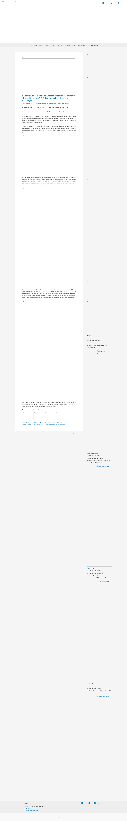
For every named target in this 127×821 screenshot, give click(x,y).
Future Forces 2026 (92, 453)
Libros (35, 45)
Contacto (67, 45)
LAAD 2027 (90, 683)
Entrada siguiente (78, 434)
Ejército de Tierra (49, 103)
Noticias (47, 45)
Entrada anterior (19, 434)
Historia (53, 45)
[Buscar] (85, 45)
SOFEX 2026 (90, 568)
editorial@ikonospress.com (31, 810)
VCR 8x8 (66, 103)
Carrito (73, 45)
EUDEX (89, 338)
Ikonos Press (60, 45)
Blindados (38, 103)
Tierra (28, 103)
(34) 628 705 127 (29, 808)
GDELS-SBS (61, 103)
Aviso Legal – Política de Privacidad (63, 803)
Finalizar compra (81, 45)
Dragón (42, 103)
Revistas (41, 45)
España (55, 103)
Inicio (31, 45)
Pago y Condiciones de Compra (63, 805)
